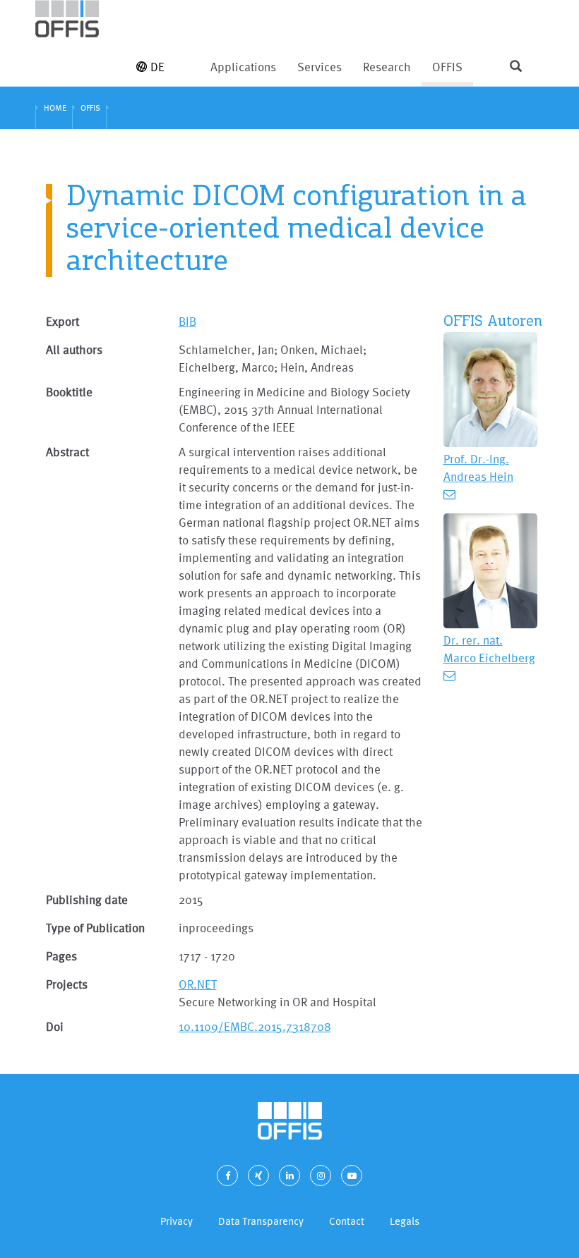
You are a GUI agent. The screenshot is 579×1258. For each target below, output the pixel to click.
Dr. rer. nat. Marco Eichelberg (489, 648)
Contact (346, 1221)
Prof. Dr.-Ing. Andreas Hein (478, 467)
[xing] (258, 1175)
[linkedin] (289, 1175)
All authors (74, 349)
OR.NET (198, 984)
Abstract (67, 451)
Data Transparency (261, 1221)
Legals (404, 1221)
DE (157, 66)
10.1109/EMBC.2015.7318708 (255, 1026)
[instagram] (320, 1175)
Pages (61, 956)
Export (62, 321)
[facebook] (227, 1175)
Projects (67, 984)
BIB (187, 321)
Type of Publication (95, 927)
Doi (55, 1026)
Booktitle (69, 391)
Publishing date (87, 899)
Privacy (176, 1221)
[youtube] (351, 1175)
